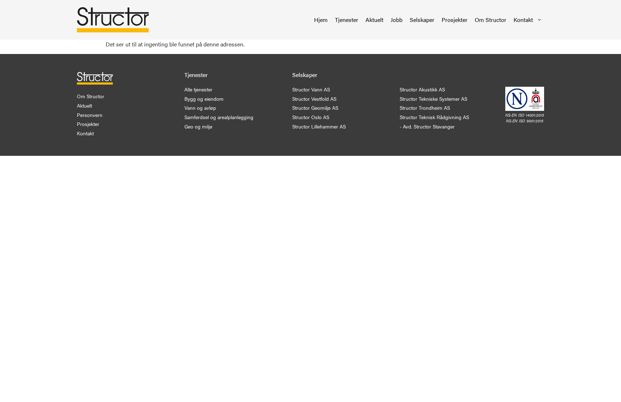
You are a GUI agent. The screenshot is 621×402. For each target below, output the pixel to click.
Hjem (321, 19)
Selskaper (422, 19)
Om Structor (490, 19)
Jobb (396, 19)
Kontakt (523, 19)
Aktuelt (374, 19)
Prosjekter (455, 19)
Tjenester (346, 19)
